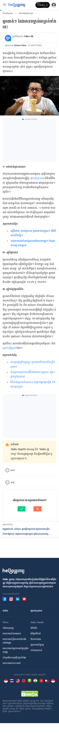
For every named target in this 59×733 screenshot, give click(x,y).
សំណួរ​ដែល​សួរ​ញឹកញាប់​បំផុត (14, 658)
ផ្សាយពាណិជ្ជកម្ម (37, 645)
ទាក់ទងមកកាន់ (36, 650)
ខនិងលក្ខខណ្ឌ (8, 628)
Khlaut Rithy (20, 45)
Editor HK (28, 36)
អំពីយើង (33, 628)
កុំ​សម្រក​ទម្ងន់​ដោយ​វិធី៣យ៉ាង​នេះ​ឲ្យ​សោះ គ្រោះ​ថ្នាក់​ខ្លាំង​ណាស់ (32, 374)
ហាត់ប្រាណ (37, 178)
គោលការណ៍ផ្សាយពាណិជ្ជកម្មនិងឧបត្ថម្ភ (15, 650)
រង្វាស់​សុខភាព (36, 611)
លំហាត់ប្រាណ (8, 13)
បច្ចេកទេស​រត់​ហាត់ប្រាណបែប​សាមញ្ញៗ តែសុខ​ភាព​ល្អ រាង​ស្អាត (32, 243)
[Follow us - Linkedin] (18, 599)
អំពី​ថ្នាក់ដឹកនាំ (35, 634)
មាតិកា (5, 611)
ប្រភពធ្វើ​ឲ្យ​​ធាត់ (10, 348)
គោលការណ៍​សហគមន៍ (12, 663)
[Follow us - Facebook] (5, 599)
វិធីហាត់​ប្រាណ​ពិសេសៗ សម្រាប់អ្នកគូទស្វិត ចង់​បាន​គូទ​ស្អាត (32, 384)
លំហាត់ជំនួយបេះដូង (26, 13)
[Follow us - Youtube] (24, 599)
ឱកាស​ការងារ (35, 639)
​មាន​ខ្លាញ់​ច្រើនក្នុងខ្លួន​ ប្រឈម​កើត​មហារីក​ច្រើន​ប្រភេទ (32, 364)
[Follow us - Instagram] (11, 599)
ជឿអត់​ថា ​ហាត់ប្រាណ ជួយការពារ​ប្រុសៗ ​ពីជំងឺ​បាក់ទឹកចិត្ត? (33, 233)
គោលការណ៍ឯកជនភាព (12, 634)
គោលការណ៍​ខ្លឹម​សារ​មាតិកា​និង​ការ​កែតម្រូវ (14, 641)
